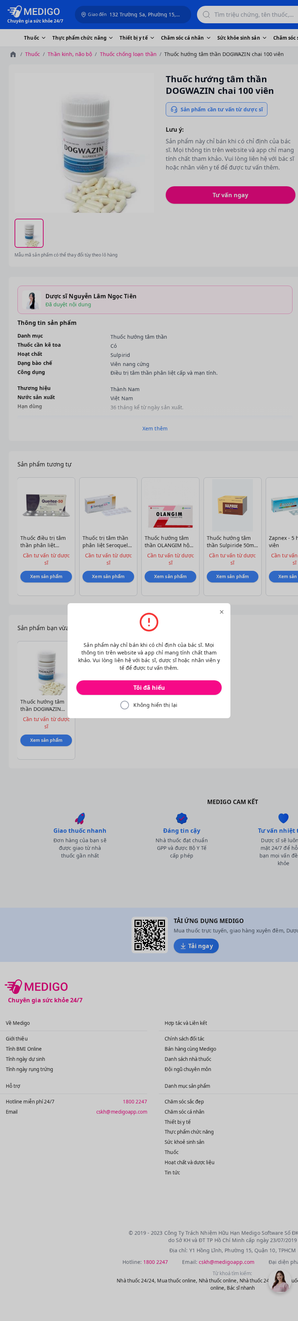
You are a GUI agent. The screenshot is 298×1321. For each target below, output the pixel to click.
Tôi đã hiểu (149, 688)
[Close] (222, 612)
